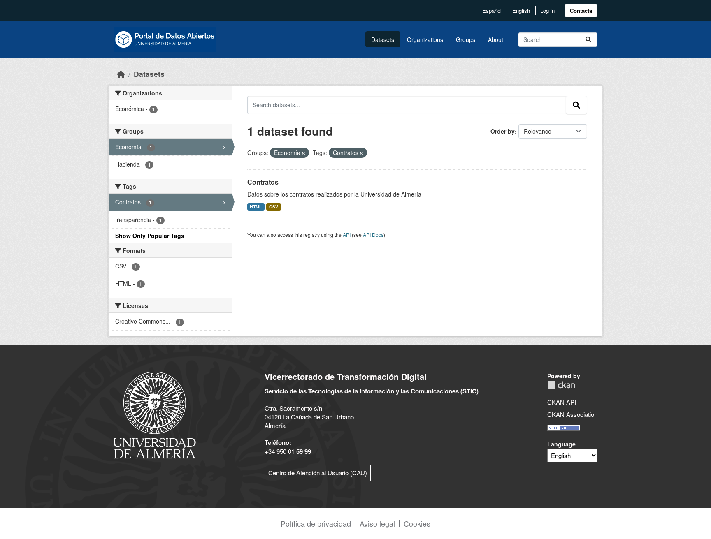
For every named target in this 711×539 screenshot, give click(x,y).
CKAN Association (572, 414)
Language (561, 444)
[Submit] (588, 39)
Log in (547, 10)
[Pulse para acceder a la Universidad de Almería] (155, 414)
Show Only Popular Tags (149, 235)
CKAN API (561, 402)
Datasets (382, 39)
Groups (465, 39)
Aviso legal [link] (377, 523)
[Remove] (303, 153)
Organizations (425, 39)
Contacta (581, 10)
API (347, 234)
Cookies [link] (417, 523)
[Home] (121, 74)
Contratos (263, 182)
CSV (273, 207)
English (521, 10)
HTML (256, 207)
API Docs (373, 234)
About (495, 39)
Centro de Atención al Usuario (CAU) (317, 472)
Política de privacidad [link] (316, 523)
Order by (502, 131)
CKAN (561, 385)
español (492, 10)
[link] (581, 10)
